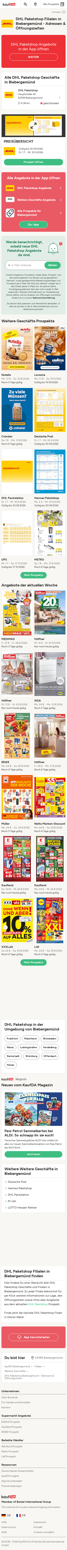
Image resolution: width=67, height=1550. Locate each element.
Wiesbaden (49, 1038)
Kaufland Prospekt (11, 1426)
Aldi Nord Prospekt (11, 1446)
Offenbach (49, 1056)
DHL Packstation (18, 1194)
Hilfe (4, 1522)
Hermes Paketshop (20, 1188)
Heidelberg (50, 1047)
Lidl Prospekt (8, 1456)
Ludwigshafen (28, 1047)
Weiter (52, 265)
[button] (33, 141)
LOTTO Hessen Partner (22, 1207)
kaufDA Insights (10, 1476)
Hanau (10, 1064)
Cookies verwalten (44, 1532)
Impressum (40, 1522)
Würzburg (31, 1056)
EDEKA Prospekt (10, 1421)
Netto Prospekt (10, 1451)
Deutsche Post (17, 1181)
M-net (12, 1201)
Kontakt (38, 1527)
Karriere (5, 1407)
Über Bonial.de (9, 1397)
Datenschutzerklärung (44, 298)
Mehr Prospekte (33, 575)
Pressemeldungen (11, 1486)
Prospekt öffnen (33, 162)
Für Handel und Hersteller (15, 1402)
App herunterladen (11, 1481)
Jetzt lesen (33, 1154)
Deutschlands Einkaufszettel (17, 1471)
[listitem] (17, 355)
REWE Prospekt (10, 1431)
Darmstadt (13, 1056)
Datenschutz (8, 1527)
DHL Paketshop (38, 1304)
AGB (4, 1532)
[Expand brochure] (33, 125)
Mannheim (30, 1038)
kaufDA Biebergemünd (17, 1366)
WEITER (33, 57)
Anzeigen (56, 12)
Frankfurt (12, 1038)
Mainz (10, 1047)
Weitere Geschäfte (15, 1371)
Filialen (38, 1366)
